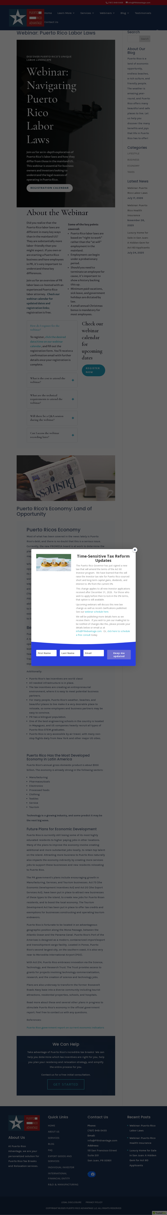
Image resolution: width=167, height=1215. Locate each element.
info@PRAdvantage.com (89, 631)
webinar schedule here (96, 611)
